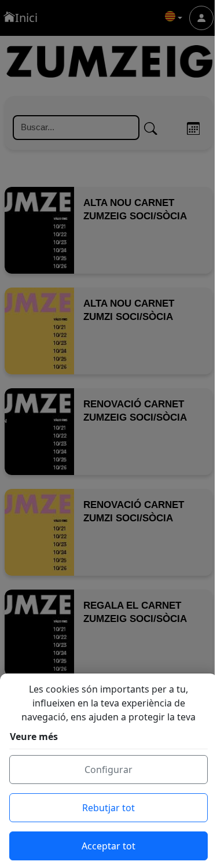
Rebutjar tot (108, 807)
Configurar (108, 769)
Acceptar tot (108, 846)
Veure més (34, 736)
